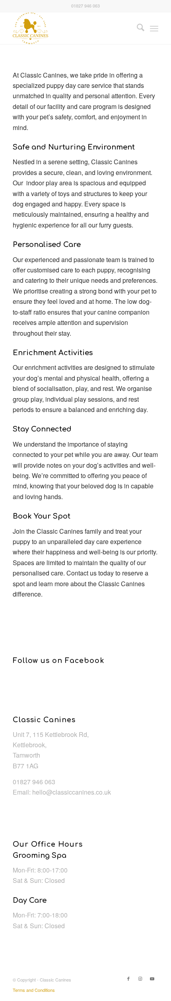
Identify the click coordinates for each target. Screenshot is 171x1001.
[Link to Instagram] (140, 978)
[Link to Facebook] (128, 978)
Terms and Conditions (34, 990)
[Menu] (154, 28)
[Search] (136, 28)
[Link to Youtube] (152, 978)
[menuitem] (136, 28)
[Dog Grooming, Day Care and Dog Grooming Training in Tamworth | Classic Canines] (71, 28)
